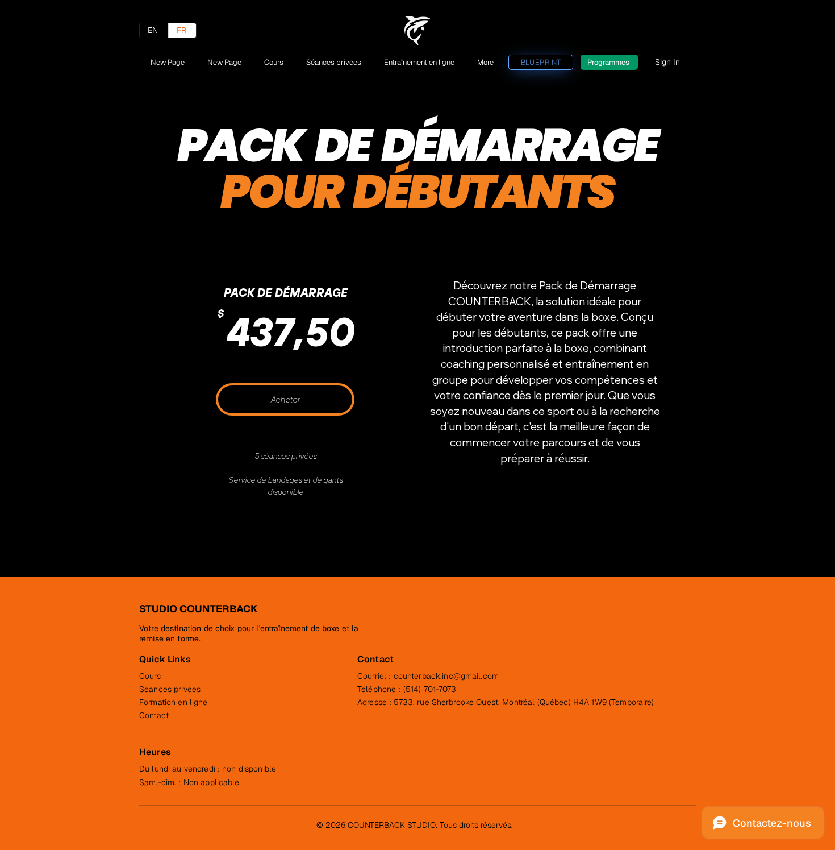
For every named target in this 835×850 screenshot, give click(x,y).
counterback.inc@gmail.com (446, 676)
